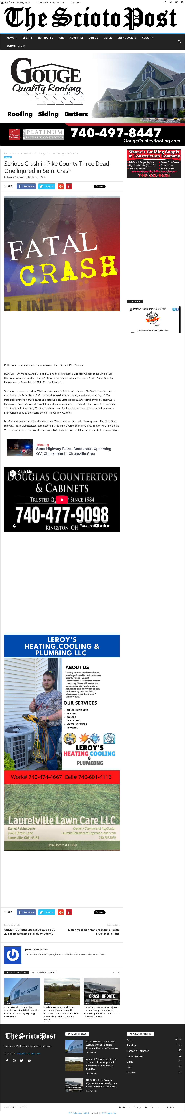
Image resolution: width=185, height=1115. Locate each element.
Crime (130, 1061)
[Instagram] (171, 2)
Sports (28, 37)
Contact (76, 2)
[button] (179, 42)
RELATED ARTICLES (16, 972)
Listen (107, 37)
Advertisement (152, 1107)
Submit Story (16, 45)
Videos (93, 37)
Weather (131, 1072)
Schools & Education (138, 1051)
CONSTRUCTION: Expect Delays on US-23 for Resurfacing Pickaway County (30, 931)
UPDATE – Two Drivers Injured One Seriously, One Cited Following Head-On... (101, 1083)
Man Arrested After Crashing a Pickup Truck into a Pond (94, 931)
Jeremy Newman (15, 177)
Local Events (127, 37)
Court (129, 1067)
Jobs (61, 37)
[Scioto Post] (92, 19)
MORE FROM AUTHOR (43, 972)
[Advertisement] (62, 337)
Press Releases (135, 1056)
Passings (132, 1045)
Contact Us (169, 1107)
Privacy (137, 1107)
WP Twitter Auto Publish (79, 1113)
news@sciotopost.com (29, 1053)
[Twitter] (176, 2)
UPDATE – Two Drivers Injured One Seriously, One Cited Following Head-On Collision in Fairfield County (101, 1012)
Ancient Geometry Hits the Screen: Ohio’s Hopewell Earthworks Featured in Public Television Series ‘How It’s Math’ (61, 1013)
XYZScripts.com (109, 1113)
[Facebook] (165, 2)
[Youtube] (182, 2)
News (10, 37)
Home (6, 153)
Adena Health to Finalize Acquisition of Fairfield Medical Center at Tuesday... (102, 1045)
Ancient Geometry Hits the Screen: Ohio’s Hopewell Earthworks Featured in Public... (101, 1063)
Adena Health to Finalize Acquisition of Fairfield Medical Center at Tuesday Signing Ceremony (22, 1012)
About (146, 37)
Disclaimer (124, 1107)
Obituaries (45, 37)
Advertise (76, 37)
